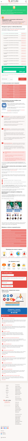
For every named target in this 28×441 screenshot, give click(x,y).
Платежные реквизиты (18, 409)
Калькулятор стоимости (18, 393)
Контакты (25, 257)
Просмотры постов (17, 95)
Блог (7, 393)
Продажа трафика (17, 417)
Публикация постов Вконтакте (9, 350)
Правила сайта (17, 406)
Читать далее (4, 322)
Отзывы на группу (17, 97)
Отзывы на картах (17, 418)
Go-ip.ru (3, 12)
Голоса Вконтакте (4, 95)
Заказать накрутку (17, 386)
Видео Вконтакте (17, 90)
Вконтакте (6, 3)
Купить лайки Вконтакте (8, 343)
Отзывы (7, 388)
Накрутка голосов (17, 390)
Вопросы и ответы (17, 394)
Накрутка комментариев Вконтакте (9, 356)
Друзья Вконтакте (17, 87)
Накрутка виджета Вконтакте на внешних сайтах (12, 375)
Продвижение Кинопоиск (18, 421)
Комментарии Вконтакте (5, 90)
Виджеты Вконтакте (17, 92)
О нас (7, 395)
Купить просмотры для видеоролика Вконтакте (11, 337)
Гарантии (7, 390)
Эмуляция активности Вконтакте (9, 318)
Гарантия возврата (11, 256)
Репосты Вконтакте (17, 88)
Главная (3, 3)
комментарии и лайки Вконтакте (15, 29)
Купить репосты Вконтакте (8, 369)
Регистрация (17, 405)
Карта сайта (4, 437)
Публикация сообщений (5, 88)
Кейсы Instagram (17, 422)
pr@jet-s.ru (3, 432)
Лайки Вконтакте (4, 87)
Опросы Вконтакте (17, 85)
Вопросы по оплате (17, 410)
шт (3, 68)
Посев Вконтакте (4, 92)
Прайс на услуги (4, 257)
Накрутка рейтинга (17, 389)
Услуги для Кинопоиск (18, 398)
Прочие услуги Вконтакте (5, 97)
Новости (7, 392)
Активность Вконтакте (5, 85)
